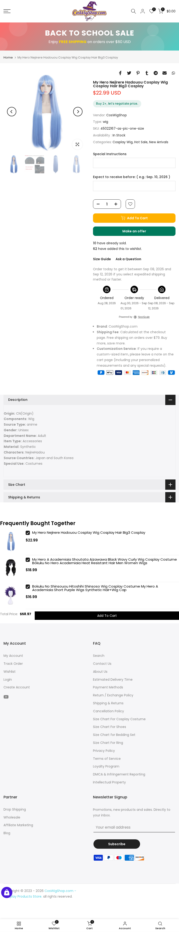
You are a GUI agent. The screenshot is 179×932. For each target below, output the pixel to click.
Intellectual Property (109, 782)
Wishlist (9, 671)
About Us (100, 671)
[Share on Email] (164, 73)
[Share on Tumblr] (147, 73)
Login (7, 679)
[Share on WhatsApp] (173, 73)
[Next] (78, 111)
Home (8, 57)
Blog (6, 833)
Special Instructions (110, 154)
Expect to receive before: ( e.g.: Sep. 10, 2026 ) (131, 177)
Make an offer (139, 232)
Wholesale (11, 817)
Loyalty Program (106, 766)
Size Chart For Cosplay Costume (119, 719)
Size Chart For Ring (108, 742)
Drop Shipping (14, 809)
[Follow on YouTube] (6, 697)
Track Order (13, 663)
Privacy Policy (104, 750)
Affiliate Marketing (18, 825)
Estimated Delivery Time (113, 679)
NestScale (144, 316)
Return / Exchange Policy (113, 695)
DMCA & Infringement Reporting (119, 774)
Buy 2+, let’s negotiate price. (117, 103)
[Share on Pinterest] (138, 73)
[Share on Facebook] (120, 73)
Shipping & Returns (108, 703)
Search (98, 655)
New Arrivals (158, 142)
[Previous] (11, 111)
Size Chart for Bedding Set (114, 734)
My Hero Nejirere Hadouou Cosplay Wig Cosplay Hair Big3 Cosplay (88, 532)
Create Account (16, 687)
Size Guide (102, 259)
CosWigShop (116, 115)
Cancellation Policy (108, 711)
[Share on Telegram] (156, 73)
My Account (13, 655)
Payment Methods (108, 687)
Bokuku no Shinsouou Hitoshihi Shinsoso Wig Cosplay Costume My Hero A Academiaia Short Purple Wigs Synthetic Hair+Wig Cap (95, 588)
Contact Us (102, 663)
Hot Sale (141, 142)
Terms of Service (107, 758)
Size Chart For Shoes (109, 726)
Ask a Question (128, 259)
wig (105, 121)
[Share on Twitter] (129, 73)
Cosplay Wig (123, 142)
